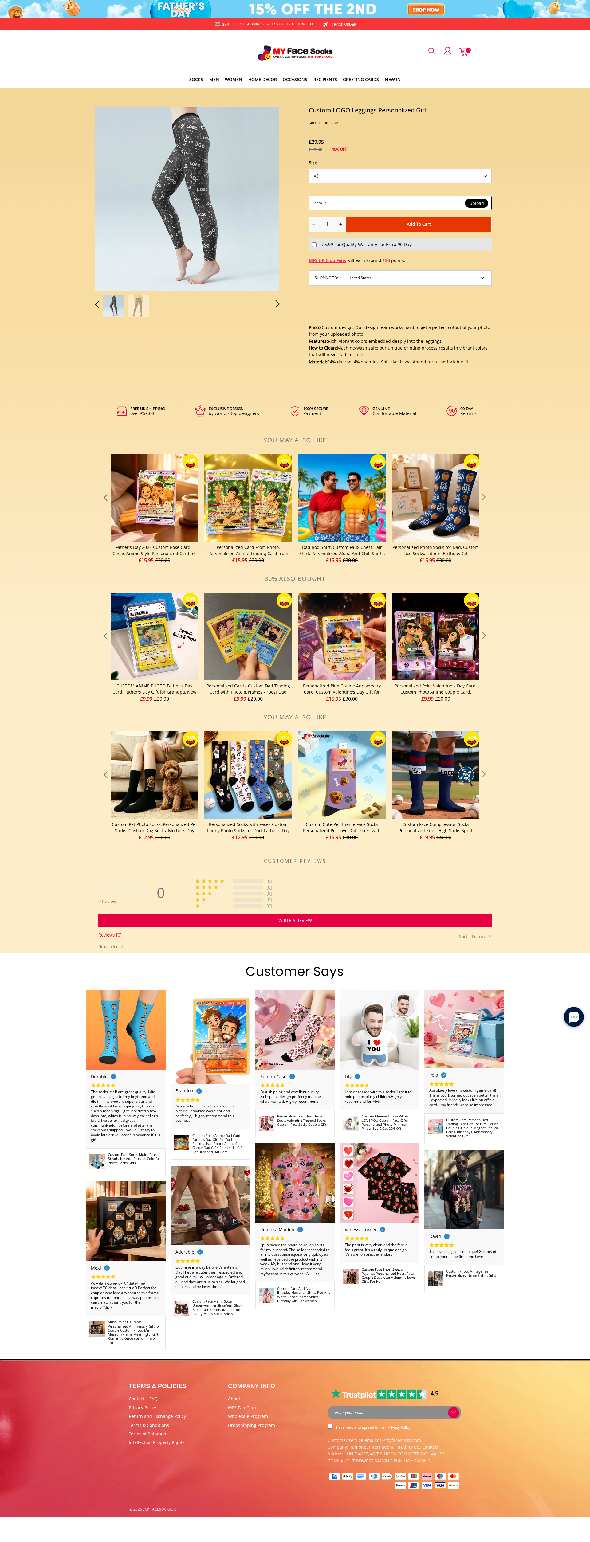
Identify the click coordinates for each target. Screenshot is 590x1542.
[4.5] (379, 1393)
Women (233, 79)
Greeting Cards (361, 79)
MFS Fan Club (242, 1408)
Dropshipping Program (251, 1425)
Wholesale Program (248, 1416)
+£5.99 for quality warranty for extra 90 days (367, 244)
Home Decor (262, 79)
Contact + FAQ (143, 1399)
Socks (196, 79)
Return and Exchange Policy (157, 1416)
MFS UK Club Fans (327, 260)
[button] (109, 197)
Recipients (325, 79)
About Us (237, 1399)
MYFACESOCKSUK (160, 1509)
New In (393, 79)
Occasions (295, 79)
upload (476, 203)
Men (214, 79)
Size (313, 163)
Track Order (344, 24)
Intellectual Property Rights (157, 1442)
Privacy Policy (142, 1408)
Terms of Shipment (148, 1434)
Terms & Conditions (149, 1425)
